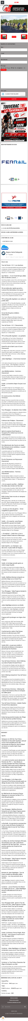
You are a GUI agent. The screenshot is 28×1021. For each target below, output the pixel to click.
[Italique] (3, 68)
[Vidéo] (21, 68)
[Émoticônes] (25, 68)
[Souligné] (5, 68)
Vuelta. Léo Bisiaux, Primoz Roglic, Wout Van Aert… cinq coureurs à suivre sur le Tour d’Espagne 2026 (13, 934)
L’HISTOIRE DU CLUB (7, 241)
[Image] (19, 68)
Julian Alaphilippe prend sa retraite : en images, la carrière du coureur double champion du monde (13, 918)
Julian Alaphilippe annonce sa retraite (13, 605)
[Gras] (2, 68)
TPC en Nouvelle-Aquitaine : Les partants (14, 336)
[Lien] (15, 68)
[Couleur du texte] (9, 68)
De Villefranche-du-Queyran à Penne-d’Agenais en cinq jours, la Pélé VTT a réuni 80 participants (12, 795)
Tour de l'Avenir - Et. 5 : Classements (12, 325)
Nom (2, 47)
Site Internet (4, 59)
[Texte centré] (14, 68)
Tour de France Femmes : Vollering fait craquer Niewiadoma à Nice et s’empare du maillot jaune (13, 690)
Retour (14, 36)
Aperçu (4, 69)
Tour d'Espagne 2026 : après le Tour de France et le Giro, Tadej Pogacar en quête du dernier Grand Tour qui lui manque (14, 904)
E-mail (2, 53)
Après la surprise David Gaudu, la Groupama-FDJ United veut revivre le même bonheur (12, 432)
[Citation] (12, 68)
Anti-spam (3, 90)
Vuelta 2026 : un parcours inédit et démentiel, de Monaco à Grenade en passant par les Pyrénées (12, 647)
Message (3, 66)
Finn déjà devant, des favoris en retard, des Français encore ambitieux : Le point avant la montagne (13, 447)
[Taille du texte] (7, 68)
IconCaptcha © (22, 95)
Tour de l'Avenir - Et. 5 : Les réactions (12, 265)
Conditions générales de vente (14, 1002)
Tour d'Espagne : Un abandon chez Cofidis (14, 410)
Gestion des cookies (14, 1000)
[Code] (23, 68)
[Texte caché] (17, 68)
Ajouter (14, 99)
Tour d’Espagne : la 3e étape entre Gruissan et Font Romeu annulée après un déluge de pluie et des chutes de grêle (14, 781)
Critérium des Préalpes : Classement (12, 420)
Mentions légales (14, 997)
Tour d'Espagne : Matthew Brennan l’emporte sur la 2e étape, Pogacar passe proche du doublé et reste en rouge (13, 811)
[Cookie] (3, 1018)
